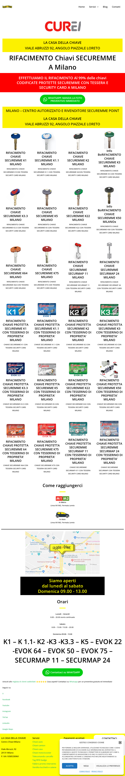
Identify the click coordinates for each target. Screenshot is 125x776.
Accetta (69, 766)
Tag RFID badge (39, 760)
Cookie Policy (84, 771)
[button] (120, 742)
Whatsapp (73, 681)
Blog (105, 6)
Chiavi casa (37, 749)
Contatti (116, 6)
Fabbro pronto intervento (44, 763)
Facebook (6, 699)
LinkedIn (6, 723)
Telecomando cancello (42, 756)
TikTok (5, 717)
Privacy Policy (97, 771)
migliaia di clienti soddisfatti (24, 681)
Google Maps (7, 729)
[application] (97, 6)
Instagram (6, 711)
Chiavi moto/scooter (41, 752)
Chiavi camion (38, 745)
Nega (86, 766)
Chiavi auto (37, 741)
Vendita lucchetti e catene (44, 767)
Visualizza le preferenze (108, 766)
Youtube (5, 705)
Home (81, 6)
